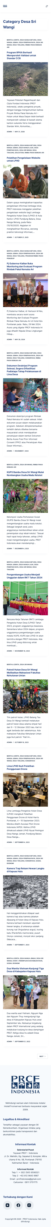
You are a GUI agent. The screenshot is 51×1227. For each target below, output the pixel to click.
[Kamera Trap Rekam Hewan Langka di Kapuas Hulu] (25, 892)
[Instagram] (29, 1205)
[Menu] (47, 6)
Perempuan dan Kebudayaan (30, 961)
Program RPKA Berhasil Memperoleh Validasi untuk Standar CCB (21, 55)
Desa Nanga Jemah (28, 958)
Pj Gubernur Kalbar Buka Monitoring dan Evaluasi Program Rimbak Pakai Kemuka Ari (24, 266)
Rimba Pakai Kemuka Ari (34, 153)
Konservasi (30, 358)
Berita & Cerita (13, 40)
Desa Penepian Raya (27, 42)
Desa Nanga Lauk (26, 148)
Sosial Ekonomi (13, 963)
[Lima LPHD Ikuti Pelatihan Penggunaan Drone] (25, 790)
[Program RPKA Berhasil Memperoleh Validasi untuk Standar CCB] (25, 79)
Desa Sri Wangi (25, 150)
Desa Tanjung (19, 45)
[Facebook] (18, 1205)
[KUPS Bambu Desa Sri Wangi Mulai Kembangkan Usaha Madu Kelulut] (25, 496)
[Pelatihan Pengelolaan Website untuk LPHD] (25, 181)
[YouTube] (7, 1205)
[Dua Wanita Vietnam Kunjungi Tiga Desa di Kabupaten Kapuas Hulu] (25, 992)
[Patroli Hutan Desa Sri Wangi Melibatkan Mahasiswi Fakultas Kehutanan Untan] (25, 696)
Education (19, 153)
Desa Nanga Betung (28, 40)
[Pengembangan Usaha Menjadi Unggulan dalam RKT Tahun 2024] (25, 598)
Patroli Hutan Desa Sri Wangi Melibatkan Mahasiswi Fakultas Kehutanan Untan (23, 672)
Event (15, 961)
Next (41, 1056)
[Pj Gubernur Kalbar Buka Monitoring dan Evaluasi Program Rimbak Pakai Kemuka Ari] (25, 290)
